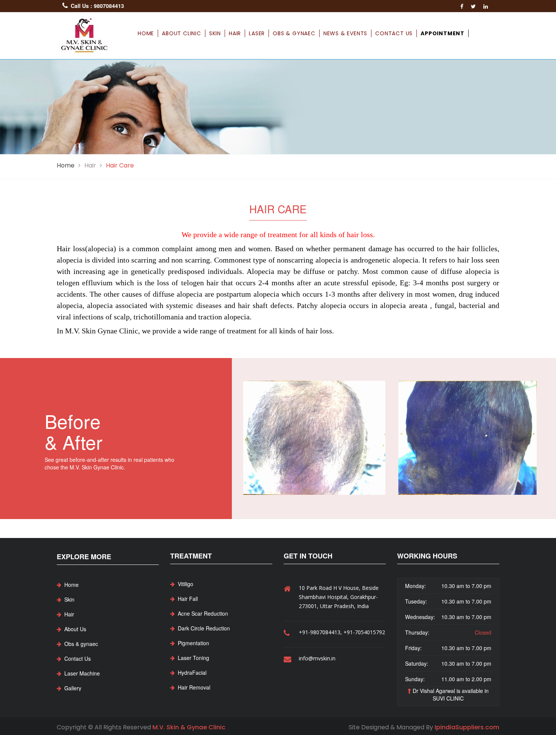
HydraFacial (192, 672)
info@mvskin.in (317, 658)
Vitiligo (185, 584)
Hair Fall (188, 598)
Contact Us (394, 33)
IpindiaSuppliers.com (467, 727)
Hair (235, 33)
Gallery (72, 688)
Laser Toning (193, 658)
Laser (257, 33)
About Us (75, 629)
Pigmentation (193, 643)
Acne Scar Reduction (203, 613)
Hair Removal (194, 687)
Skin (215, 33)
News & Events (345, 33)
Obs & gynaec (294, 33)
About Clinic (181, 33)
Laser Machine (82, 673)
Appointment (442, 33)
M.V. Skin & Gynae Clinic (188, 727)
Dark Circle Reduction (204, 628)
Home (146, 33)
